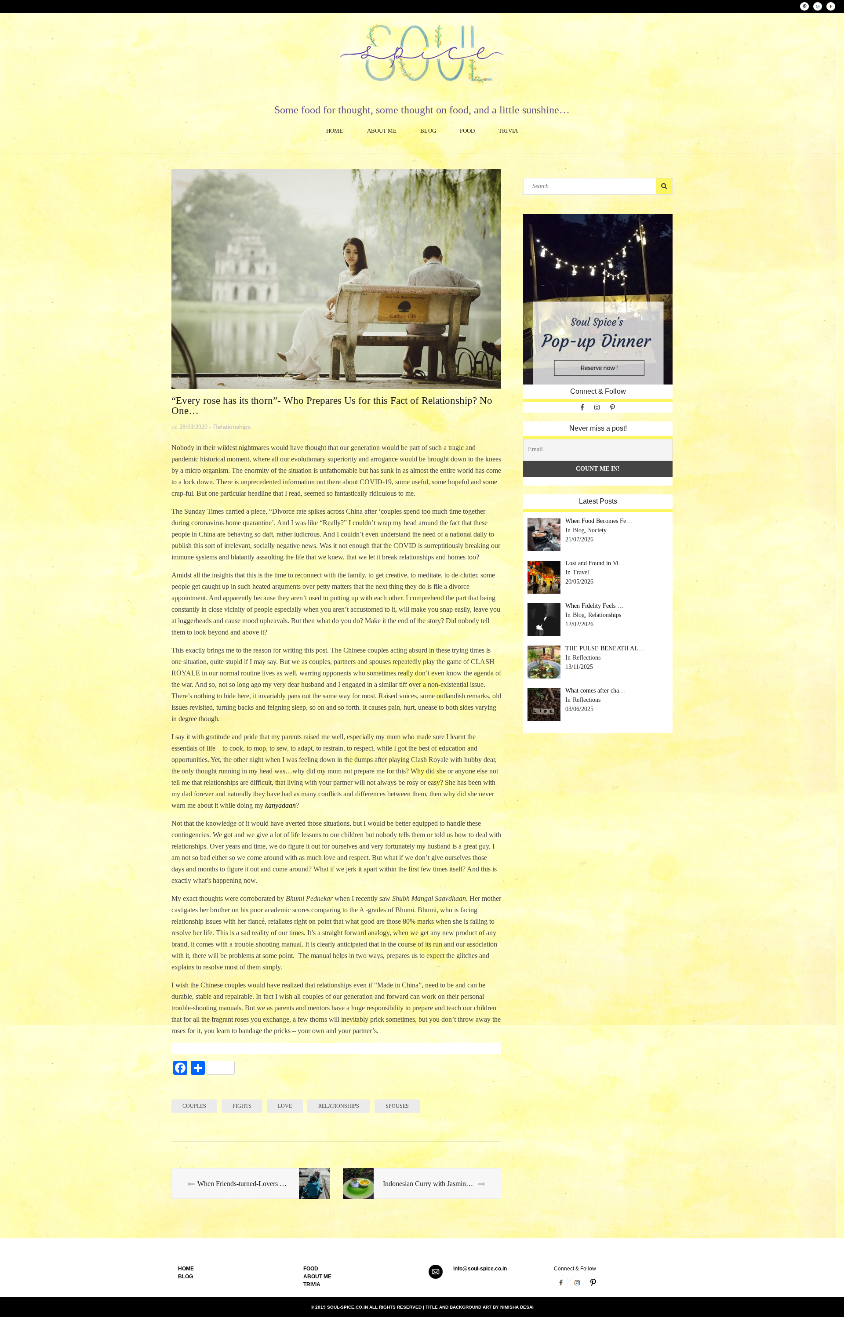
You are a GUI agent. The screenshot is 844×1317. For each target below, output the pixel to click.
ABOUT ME (317, 1276)
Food (467, 130)
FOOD (310, 1269)
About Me (382, 130)
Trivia (508, 130)
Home (334, 130)
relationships (338, 1106)
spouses (397, 1106)
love (285, 1106)
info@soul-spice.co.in (480, 1269)
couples (194, 1106)
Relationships (232, 426)
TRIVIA (311, 1284)
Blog (428, 130)
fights (242, 1106)
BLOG (185, 1276)
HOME (186, 1269)
